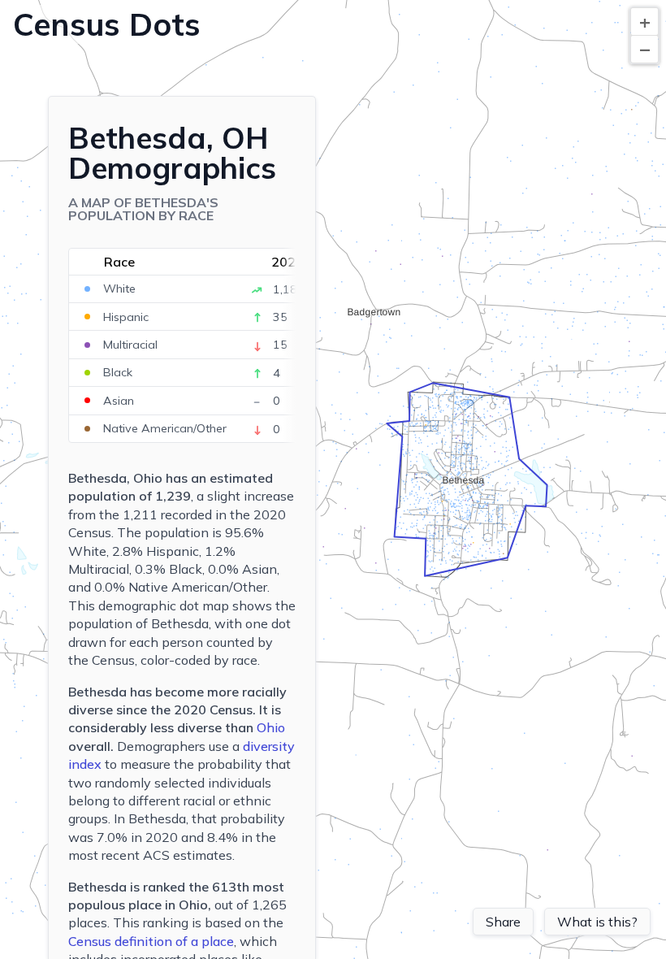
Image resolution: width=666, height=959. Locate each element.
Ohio (271, 727)
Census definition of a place (151, 941)
